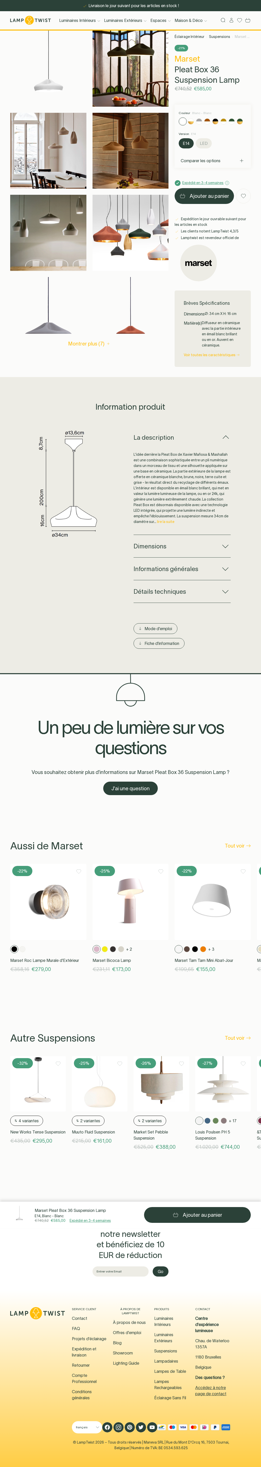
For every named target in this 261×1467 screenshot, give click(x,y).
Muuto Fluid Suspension (93, 1132)
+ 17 (233, 1120)
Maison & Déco (189, 20)
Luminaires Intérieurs (77, 20)
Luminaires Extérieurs (123, 20)
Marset (187, 58)
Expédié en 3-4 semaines (90, 1221)
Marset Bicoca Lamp (112, 960)
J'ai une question (130, 788)
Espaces (158, 20)
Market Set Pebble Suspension (151, 1135)
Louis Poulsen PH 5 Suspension (212, 1135)
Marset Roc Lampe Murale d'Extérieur (44, 960)
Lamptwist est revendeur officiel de (209, 238)
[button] (48, 69)
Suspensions (219, 37)
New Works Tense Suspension (38, 1132)
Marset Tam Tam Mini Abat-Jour (204, 960)
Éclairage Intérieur (189, 37)
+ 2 (129, 949)
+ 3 (211, 949)
